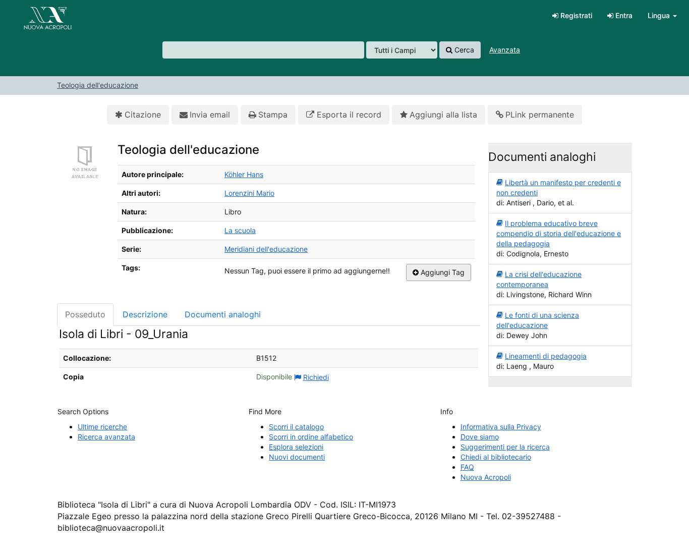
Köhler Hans (243, 174)
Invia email (210, 114)
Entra (623, 15)
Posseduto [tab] (85, 314)
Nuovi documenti (297, 457)
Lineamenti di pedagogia (546, 356)
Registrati (575, 15)
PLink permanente (539, 114)
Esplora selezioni (296, 446)
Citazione (143, 114)
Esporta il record (347, 114)
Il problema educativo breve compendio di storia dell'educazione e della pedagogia (558, 233)
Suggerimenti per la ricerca (505, 446)
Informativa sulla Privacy (501, 426)
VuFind (33, 16)
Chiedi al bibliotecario (496, 457)
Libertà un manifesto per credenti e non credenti (558, 187)
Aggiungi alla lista (443, 114)
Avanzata (504, 49)
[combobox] (263, 50)
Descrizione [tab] (145, 314)
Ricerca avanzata (106, 436)
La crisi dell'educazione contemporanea (539, 279)
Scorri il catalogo (296, 426)
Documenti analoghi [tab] (223, 314)
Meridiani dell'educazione (266, 249)
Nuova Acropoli (486, 477)
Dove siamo (480, 436)
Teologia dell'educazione (97, 85)
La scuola (240, 230)
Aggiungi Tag (442, 272)
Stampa (273, 114)
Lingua (660, 15)
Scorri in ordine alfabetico (311, 436)
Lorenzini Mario (249, 193)
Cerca (463, 49)
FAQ (467, 467)
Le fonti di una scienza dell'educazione (537, 320)
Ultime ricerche (102, 426)
